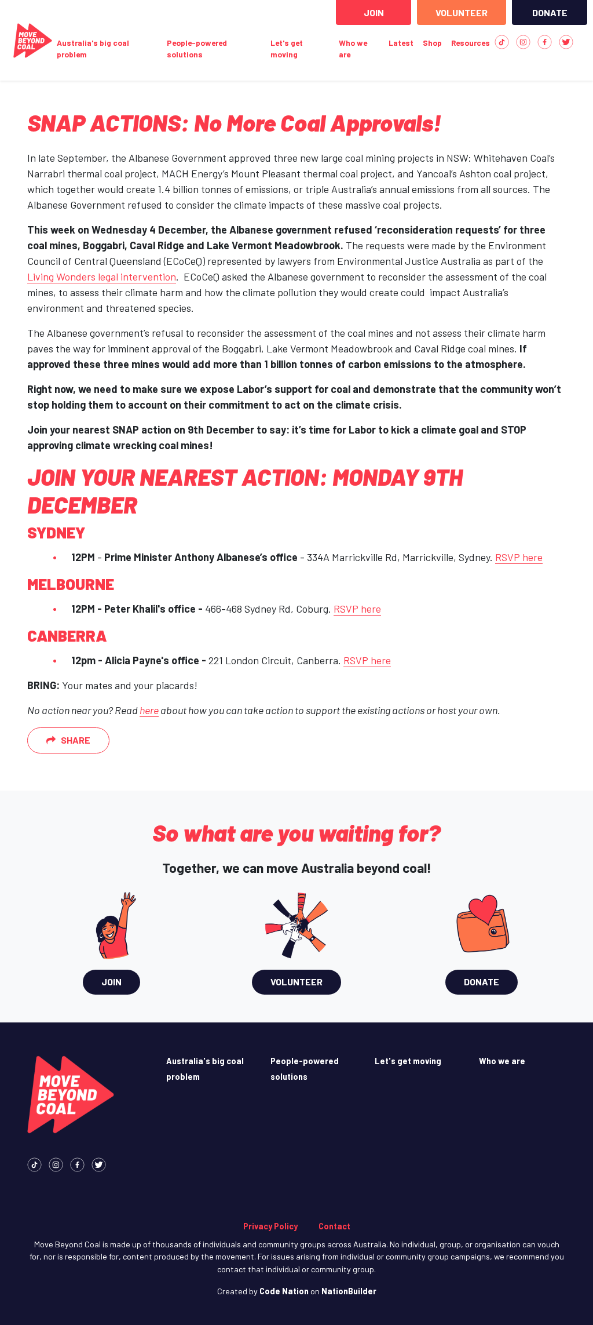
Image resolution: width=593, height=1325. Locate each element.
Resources (470, 43)
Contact (334, 1226)
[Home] (32, 40)
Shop (432, 43)
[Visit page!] (502, 40)
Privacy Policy (270, 1226)
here (149, 710)
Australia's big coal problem (93, 48)
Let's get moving (286, 48)
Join (374, 12)
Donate (550, 12)
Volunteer (461, 12)
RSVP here (519, 557)
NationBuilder (348, 1291)
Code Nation (284, 1291)
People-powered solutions (197, 48)
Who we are (353, 48)
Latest (401, 43)
